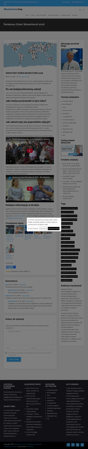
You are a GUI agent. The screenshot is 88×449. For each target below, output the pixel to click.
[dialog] (44, 224)
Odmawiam (43, 228)
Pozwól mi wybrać (33, 228)
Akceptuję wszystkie (53, 228)
